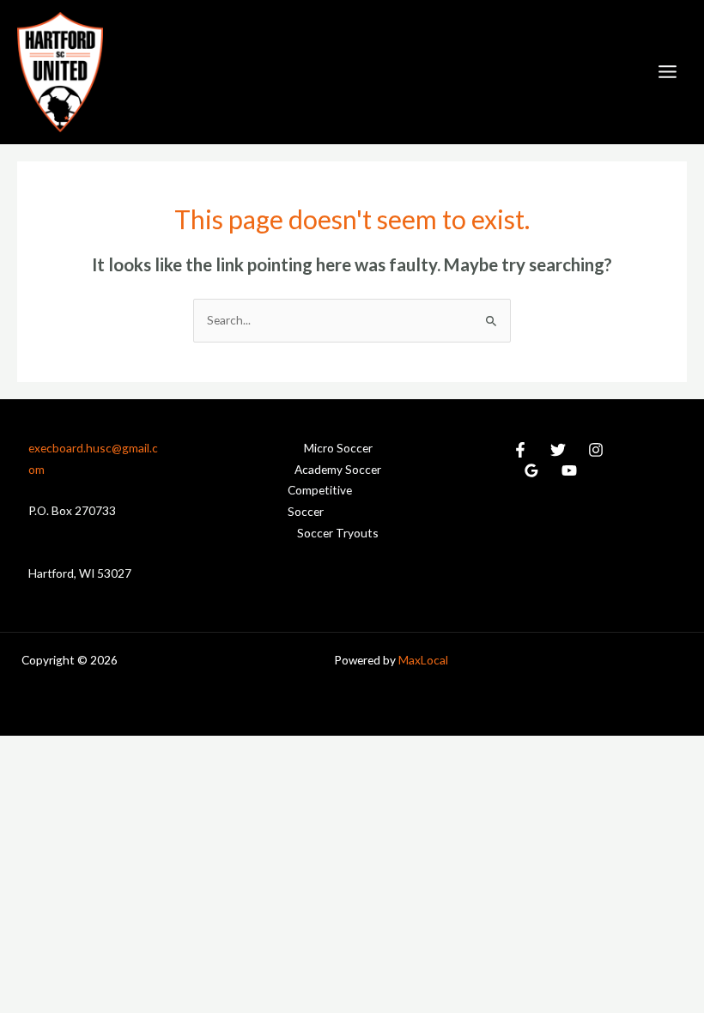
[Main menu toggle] (668, 72)
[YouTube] (569, 470)
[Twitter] (558, 450)
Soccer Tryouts (338, 532)
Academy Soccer (337, 469)
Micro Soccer (338, 447)
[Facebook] (520, 450)
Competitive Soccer (320, 500)
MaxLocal (423, 659)
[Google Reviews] (531, 470)
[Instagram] (596, 450)
